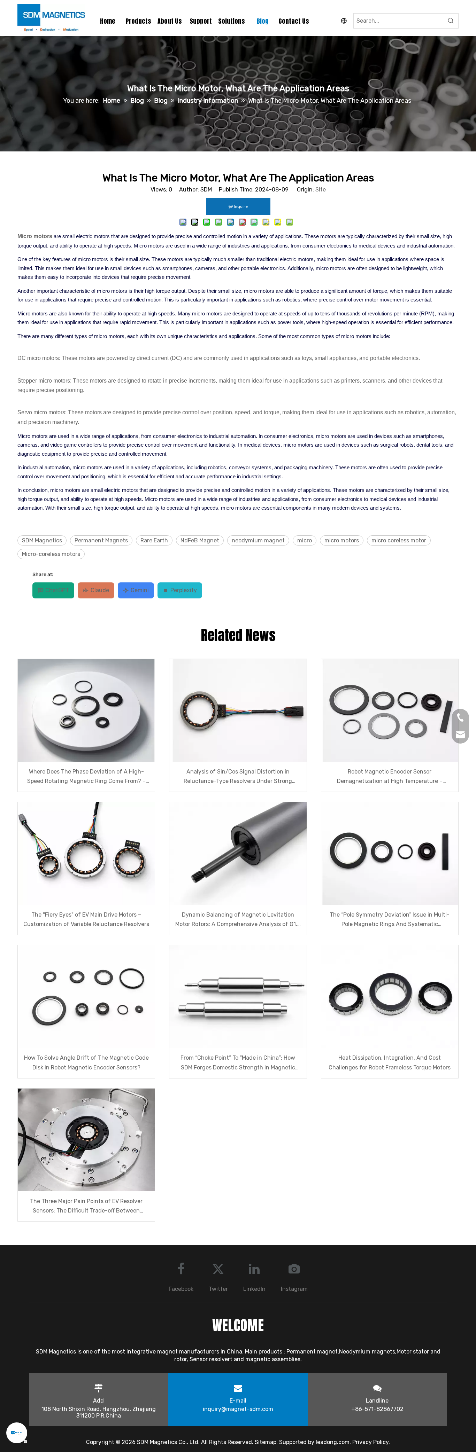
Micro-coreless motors (51, 554)
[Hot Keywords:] (451, 21)
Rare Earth (154, 540)
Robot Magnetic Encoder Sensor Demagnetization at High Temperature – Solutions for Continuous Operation (390, 777)
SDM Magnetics (42, 540)
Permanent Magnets (101, 540)
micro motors (341, 540)
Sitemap (265, 1442)
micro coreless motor (398, 540)
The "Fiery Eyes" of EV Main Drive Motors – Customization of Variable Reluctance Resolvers (86, 919)
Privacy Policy (370, 1442)
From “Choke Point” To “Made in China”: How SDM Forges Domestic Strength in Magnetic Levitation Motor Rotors (238, 1063)
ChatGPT (57, 590)
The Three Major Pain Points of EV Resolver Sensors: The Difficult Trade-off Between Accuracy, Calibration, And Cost (86, 1206)
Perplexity (183, 590)
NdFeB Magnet (200, 540)
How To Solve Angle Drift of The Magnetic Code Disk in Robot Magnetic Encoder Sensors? (86, 1062)
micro (304, 540)
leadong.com (333, 1442)
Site (320, 189)
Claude (100, 590)
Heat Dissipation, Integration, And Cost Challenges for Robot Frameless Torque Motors (390, 1062)
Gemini (140, 590)
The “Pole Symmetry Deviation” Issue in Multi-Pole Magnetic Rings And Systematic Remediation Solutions (390, 920)
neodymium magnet (258, 540)
